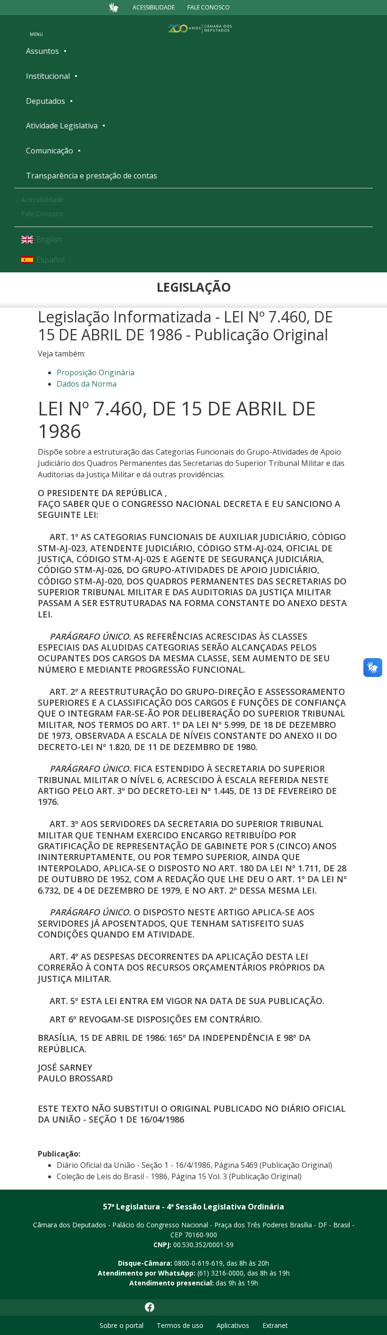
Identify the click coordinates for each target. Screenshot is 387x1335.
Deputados (45, 101)
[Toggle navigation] (36, 27)
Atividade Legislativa (62, 125)
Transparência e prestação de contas (91, 175)
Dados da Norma (87, 384)
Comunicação (49, 150)
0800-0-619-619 (198, 1263)
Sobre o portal (121, 1325)
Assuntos (42, 51)
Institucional (48, 76)
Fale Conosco (208, 7)
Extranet (275, 1325)
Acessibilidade (154, 7)
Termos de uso (180, 1325)
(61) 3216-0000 (220, 1272)
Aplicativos (233, 1325)
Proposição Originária (96, 372)
